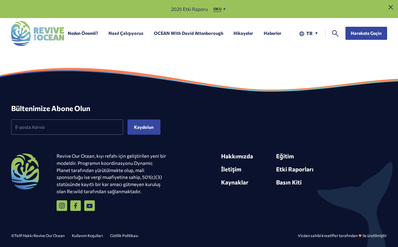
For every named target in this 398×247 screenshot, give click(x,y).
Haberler (272, 33)
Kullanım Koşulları (87, 235)
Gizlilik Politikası (124, 235)
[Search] (335, 33)
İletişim (231, 169)
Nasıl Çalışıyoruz (126, 33)
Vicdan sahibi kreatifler (318, 235)
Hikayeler (243, 33)
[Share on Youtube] (89, 205)
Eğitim (285, 156)
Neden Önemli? (83, 33)
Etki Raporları (294, 169)
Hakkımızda (237, 156)
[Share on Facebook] (75, 205)
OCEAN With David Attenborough (188, 33)
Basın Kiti (289, 182)
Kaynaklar (234, 182)
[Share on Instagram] (62, 205)
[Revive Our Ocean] (37, 33)
